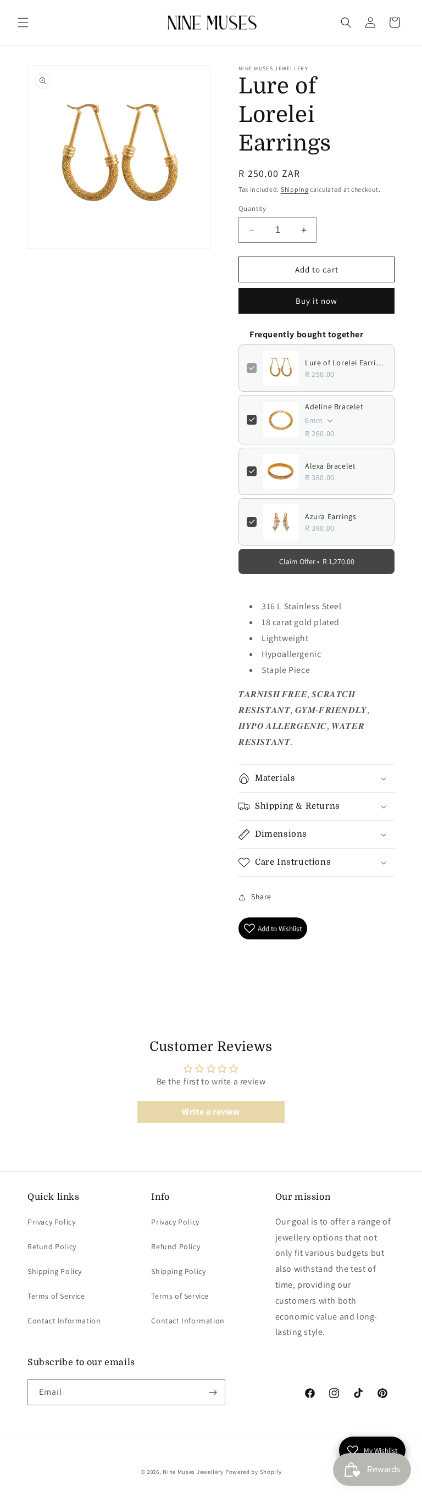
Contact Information (64, 1321)
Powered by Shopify (253, 1472)
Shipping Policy (54, 1271)
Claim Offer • (316, 561)
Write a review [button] (211, 1111)
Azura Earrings (330, 516)
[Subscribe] (213, 1392)
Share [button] (261, 896)
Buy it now (316, 301)
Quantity (252, 208)
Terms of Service (56, 1296)
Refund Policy (51, 1246)
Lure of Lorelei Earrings (345, 363)
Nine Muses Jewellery (193, 1472)
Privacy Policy (51, 1222)
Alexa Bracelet (330, 466)
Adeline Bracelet (334, 406)
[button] (23, 22)
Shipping (295, 189)
